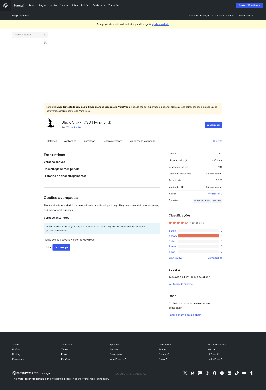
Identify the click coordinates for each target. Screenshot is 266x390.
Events (162, 349)
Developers (116, 354)
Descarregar (213, 125)
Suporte (217, 141)
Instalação (89, 141)
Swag (163, 359)
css (214, 201)
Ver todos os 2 (215, 193)
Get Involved (165, 344)
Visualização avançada (142, 141)
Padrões (65, 359)
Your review (175, 257)
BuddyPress (215, 359)
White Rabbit (73, 127)
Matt (211, 349)
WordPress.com (217, 344)
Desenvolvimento (112, 141)
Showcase (66, 344)
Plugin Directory (20, 15)
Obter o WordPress (249, 5)
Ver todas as (215, 257)
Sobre (15, 344)
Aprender (115, 344)
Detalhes (52, 141)
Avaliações (70, 141)
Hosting (16, 354)
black (207, 201)
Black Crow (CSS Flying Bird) (86, 122)
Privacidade (18, 359)
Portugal (46, 373)
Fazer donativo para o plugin (185, 314)
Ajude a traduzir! (160, 24)
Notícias (16, 349)
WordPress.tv (118, 359)
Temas (64, 349)
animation (198, 201)
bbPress (213, 354)
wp (219, 201)
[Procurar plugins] (45, 35)
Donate (164, 354)
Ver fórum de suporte (181, 284)
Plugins (65, 354)
